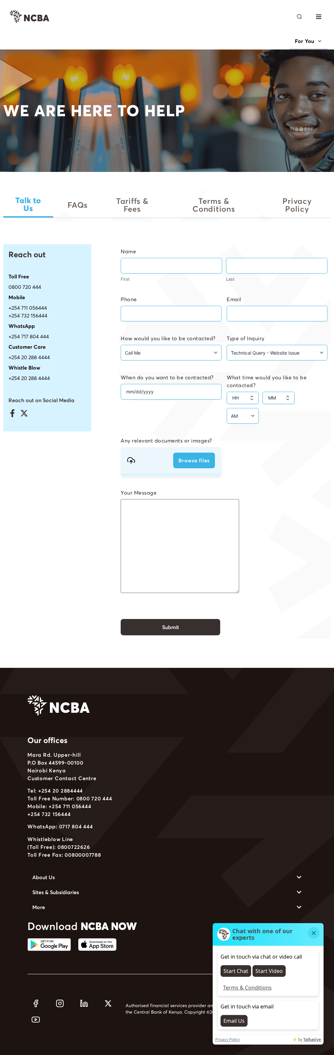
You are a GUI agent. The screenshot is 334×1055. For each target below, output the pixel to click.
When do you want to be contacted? (167, 377)
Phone (129, 299)
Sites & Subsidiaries (55, 892)
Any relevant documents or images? (166, 440)
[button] (318, 16)
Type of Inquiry (246, 338)
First (125, 279)
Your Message (139, 492)
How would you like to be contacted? (168, 338)
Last (230, 279)
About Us (43, 877)
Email (234, 299)
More (38, 907)
